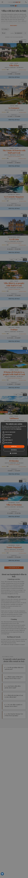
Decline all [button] (14, 450)
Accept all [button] (14, 446)
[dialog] (14, 439)
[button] (14, 453)
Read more (19, 429)
